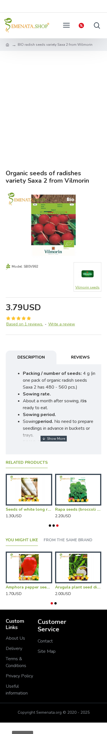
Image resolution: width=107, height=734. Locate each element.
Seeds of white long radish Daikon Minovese (29, 509)
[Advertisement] (53, 107)
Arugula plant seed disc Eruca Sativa (78, 587)
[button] (50, 525)
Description (31, 357)
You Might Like (22, 540)
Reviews (80, 357)
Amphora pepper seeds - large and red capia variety (29, 587)
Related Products (27, 462)
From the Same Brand (68, 540)
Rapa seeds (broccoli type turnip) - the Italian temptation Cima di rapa (78, 509)
